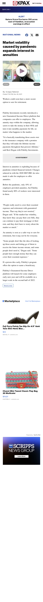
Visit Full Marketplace (32, 301)
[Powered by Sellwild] (37, 435)
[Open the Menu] (4, 3)
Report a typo (8, 286)
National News (12, 35)
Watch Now (36, 3)
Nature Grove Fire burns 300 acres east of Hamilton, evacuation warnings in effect (21, 21)
